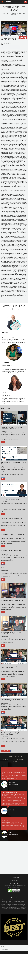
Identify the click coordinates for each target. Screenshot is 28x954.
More (3, 441)
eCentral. (10, 949)
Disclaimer (3, 946)
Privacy (2, 948)
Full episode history (6, 750)
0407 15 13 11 (15, 883)
